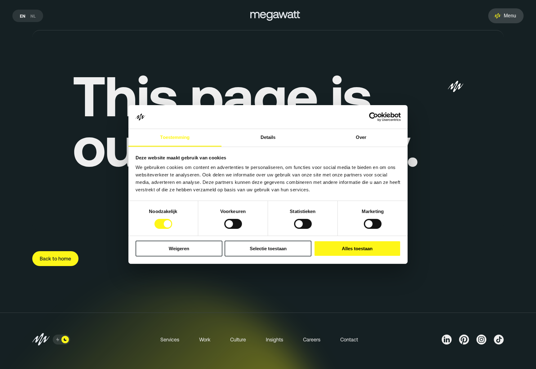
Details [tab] (268, 137)
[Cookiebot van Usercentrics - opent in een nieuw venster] (373, 117)
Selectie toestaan (268, 248)
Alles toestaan (357, 248)
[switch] (233, 224)
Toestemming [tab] (175, 137)
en (22, 16)
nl (33, 16)
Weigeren (179, 248)
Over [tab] (361, 137)
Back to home (55, 258)
